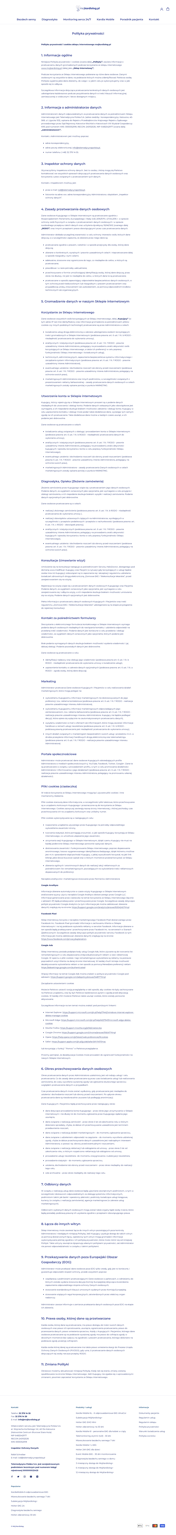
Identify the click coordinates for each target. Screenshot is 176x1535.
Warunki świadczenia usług (152, 1431)
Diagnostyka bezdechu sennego (26, 1510)
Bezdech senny (26, 19)
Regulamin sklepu (147, 1422)
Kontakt (154, 19)
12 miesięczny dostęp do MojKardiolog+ (95, 1472)
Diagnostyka (49, 19)
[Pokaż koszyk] (168, 8)
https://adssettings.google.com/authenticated (63, 967)
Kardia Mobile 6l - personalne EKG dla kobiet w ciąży (101, 1431)
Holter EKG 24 (17, 1505)
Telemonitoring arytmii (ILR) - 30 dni (93, 1436)
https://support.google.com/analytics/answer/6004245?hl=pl (100, 907)
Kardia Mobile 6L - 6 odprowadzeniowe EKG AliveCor (101, 1413)
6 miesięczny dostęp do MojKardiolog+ (94, 1468)
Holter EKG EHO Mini (86, 1422)
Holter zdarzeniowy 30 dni (23, 1515)
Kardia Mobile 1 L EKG (86, 1445)
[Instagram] (25, 1476)
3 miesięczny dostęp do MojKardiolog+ (94, 1463)
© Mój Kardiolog (17, 1526)
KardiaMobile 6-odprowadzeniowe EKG (29, 1492)
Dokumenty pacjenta (149, 1413)
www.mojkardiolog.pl (51, 68)
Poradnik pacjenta (131, 19)
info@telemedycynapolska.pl (86, 147)
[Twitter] (18, 1476)
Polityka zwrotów (147, 1436)
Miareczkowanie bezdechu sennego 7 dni (95, 1440)
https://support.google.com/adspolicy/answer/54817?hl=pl (78, 977)
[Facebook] (12, 1476)
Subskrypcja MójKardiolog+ (89, 1417)
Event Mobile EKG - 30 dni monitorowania (96, 1454)
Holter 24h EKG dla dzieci (88, 1449)
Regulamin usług (147, 1417)
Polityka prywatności (149, 1427)
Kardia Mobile (105, 19)
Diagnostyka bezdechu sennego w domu (95, 1458)
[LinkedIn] (37, 1476)
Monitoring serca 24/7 (77, 19)
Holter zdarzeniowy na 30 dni (90, 1427)
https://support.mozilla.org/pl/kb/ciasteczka (81, 1028)
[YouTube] (31, 1476)
